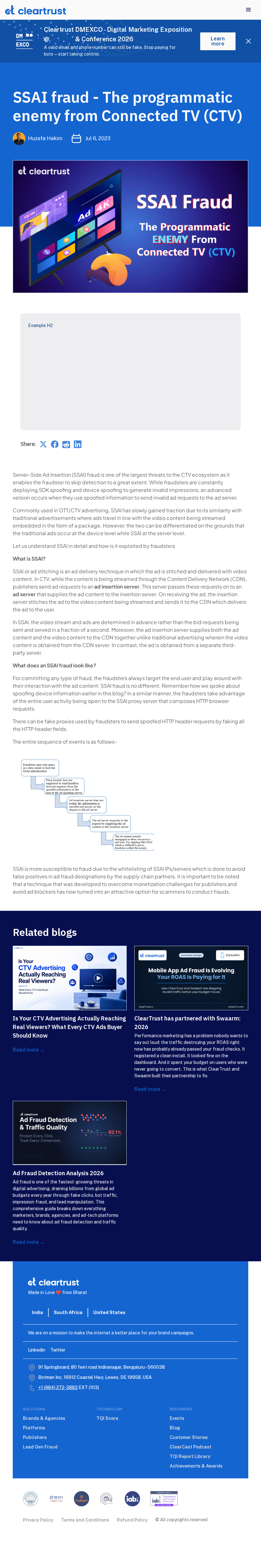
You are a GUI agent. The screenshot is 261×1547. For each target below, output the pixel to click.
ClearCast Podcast (190, 1447)
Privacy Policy (38, 1520)
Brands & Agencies (44, 1418)
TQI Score (107, 1418)
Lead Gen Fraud (40, 1447)
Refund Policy (132, 1520)
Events (177, 1418)
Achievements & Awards (196, 1466)
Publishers (35, 1437)
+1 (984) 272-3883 (58, 1387)
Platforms (34, 1428)
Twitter (57, 1350)
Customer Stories (189, 1437)
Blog (175, 1428)
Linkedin (36, 1350)
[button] (248, 10)
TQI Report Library (190, 1456)
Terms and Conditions (85, 1520)
